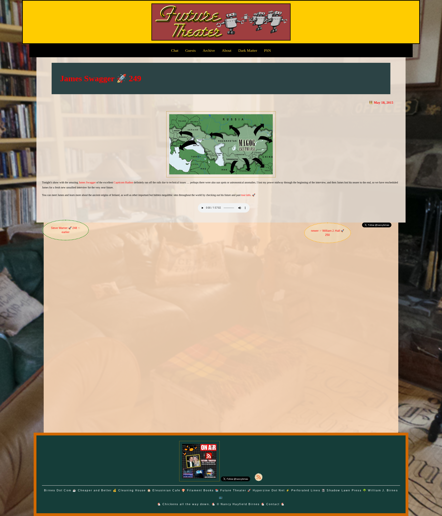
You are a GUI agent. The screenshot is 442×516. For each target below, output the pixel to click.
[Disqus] (221, 292)
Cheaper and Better (95, 490)
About (226, 50)
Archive (209, 50)
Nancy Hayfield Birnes (240, 504)
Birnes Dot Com (57, 490)
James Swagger (87, 182)
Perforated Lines (305, 490)
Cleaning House (132, 490)
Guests (190, 50)
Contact (273, 504)
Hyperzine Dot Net (269, 490)
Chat (174, 50)
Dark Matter (247, 50)
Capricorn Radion (123, 182)
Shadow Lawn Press (344, 490)
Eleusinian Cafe (166, 490)
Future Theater (233, 490)
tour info (246, 195)
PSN (267, 50)
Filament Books (200, 490)
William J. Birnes (383, 490)
